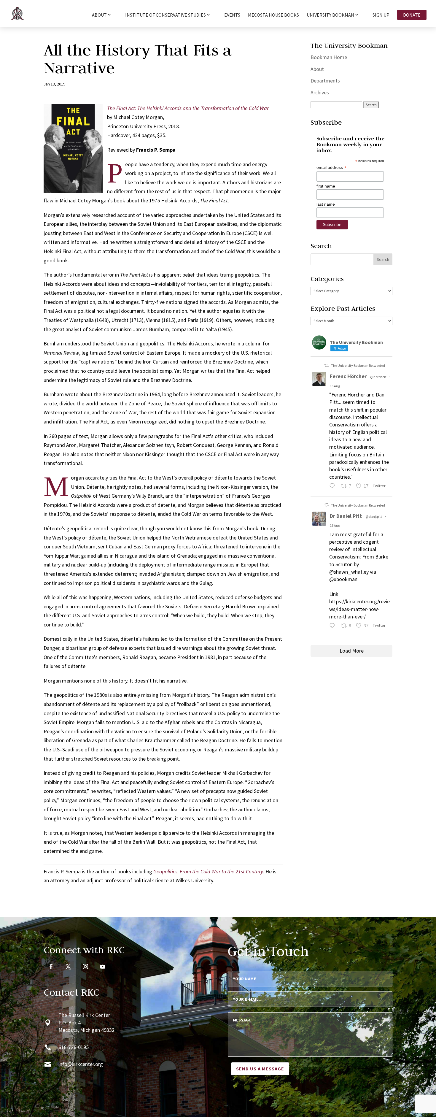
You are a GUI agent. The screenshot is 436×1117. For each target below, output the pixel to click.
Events (232, 15)
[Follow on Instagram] (85, 966)
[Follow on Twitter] (68, 966)
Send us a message (260, 1069)
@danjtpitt (373, 516)
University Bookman (330, 15)
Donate (412, 15)
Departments (325, 80)
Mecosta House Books (273, 15)
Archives (320, 92)
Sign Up (381, 15)
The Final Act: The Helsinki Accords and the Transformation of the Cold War (188, 108)
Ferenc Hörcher (348, 376)
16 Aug (335, 386)
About (317, 69)
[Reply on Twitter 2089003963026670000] (333, 626)
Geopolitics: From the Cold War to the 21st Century (208, 871)
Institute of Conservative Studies (165, 15)
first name (325, 186)
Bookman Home (329, 57)
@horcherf (378, 377)
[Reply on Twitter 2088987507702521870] (333, 486)
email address (331, 167)
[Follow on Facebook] (51, 966)
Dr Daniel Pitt (346, 516)
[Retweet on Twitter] (326, 365)
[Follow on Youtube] (102, 966)
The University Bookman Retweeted (358, 365)
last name (325, 204)
